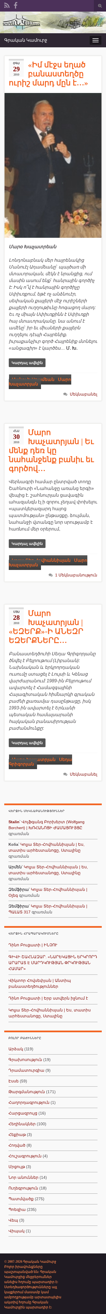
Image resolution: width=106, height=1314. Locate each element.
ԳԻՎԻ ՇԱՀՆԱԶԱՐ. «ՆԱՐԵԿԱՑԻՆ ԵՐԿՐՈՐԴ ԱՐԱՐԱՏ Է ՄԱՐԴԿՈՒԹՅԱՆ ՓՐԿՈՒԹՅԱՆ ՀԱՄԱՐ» (52, 963)
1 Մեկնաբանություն (76, 575)
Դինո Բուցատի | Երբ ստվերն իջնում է (48, 998)
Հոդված (16, 1145)
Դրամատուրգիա (26, 1070)
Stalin (14, 822)
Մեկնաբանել (83, 394)
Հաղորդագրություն (28, 1102)
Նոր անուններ (23, 1177)
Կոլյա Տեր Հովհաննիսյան (41, 560)
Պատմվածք (21, 1199)
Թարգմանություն (26, 1091)
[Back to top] (93, 1301)
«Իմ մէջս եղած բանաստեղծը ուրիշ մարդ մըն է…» (48, 74)
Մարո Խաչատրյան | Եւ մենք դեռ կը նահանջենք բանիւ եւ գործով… (51, 450)
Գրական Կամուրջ (25, 40)
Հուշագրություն (25, 1156)
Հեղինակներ (22, 1124)
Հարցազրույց (22, 1113)
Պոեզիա (17, 1209)
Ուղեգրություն (23, 1188)
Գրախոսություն (25, 1059)
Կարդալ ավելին (27, 363)
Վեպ (13, 1220)
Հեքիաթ (17, 1134)
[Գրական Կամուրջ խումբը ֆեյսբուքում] (16, 4)
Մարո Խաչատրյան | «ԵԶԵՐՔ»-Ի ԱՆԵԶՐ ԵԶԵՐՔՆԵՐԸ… (46, 627)
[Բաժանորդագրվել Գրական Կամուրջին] (7, 4)
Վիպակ (16, 1231)
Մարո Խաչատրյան (40, 381)
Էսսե (13, 1081)
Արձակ (15, 1049)
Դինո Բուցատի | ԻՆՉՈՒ (32, 945)
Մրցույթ (16, 1166)
